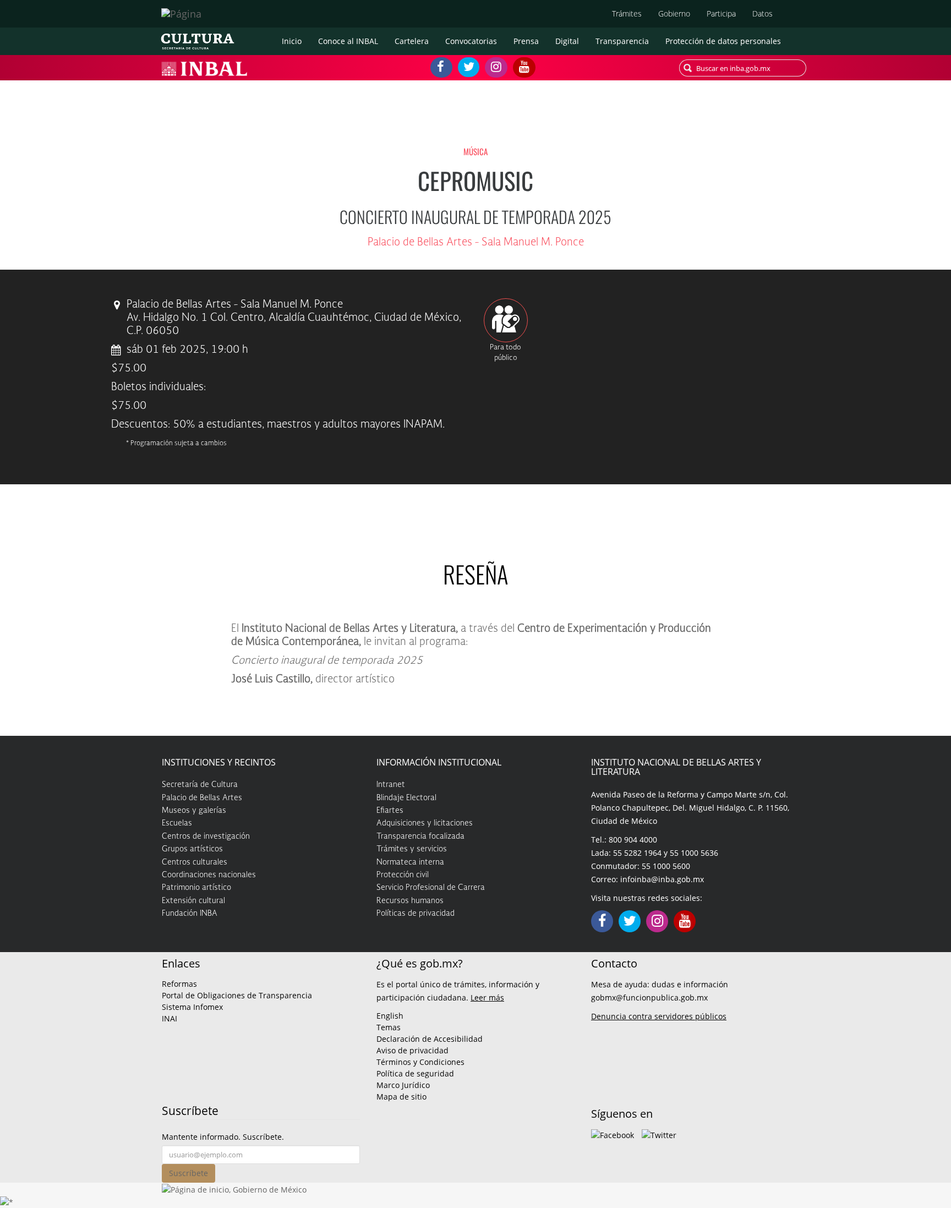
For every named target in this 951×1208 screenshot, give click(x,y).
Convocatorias (471, 41)
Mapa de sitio (401, 1096)
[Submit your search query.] (687, 67)
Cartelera (412, 41)
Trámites (627, 13)
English (389, 1015)
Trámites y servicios (411, 849)
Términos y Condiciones (420, 1062)
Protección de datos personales (723, 41)
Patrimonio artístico (196, 888)
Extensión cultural (193, 901)
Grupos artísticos (192, 849)
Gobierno (674, 13)
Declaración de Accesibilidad (429, 1039)
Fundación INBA (189, 913)
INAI (169, 1018)
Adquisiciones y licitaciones (424, 823)
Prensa (526, 41)
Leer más (487, 997)
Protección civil (402, 875)
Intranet (390, 785)
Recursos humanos (410, 901)
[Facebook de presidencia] (612, 1134)
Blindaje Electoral (406, 798)
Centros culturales (194, 862)
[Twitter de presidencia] (659, 1134)
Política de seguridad (415, 1073)
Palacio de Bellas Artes (202, 798)
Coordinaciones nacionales (209, 875)
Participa (721, 13)
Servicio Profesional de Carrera (430, 888)
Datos (762, 13)
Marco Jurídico (403, 1085)
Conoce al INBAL (348, 41)
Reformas (179, 984)
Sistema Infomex (192, 1007)
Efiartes (389, 811)
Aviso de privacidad (412, 1050)
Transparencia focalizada (420, 836)
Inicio (292, 41)
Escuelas (177, 823)
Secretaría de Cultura (200, 785)
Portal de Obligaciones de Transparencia (237, 995)
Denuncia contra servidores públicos (658, 1016)
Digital (567, 41)
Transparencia (622, 41)
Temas (388, 1027)
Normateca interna (410, 862)
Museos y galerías (194, 811)
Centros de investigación (206, 836)
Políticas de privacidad (415, 913)
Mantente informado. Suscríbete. (223, 1137)
